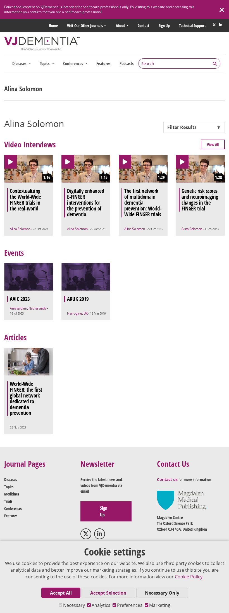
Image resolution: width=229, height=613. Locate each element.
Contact (143, 25)
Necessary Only (162, 593)
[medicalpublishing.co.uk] (182, 500)
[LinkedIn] (220, 25)
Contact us (167, 479)
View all (213, 144)
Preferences (129, 605)
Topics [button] (45, 63)
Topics (8, 486)
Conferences (13, 508)
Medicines (11, 494)
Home (53, 25)
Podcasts (127, 63)
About (120, 25)
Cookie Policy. (189, 577)
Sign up (164, 25)
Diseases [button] (20, 63)
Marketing (159, 605)
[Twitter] (214, 25)
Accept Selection (108, 593)
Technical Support (192, 25)
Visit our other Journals (85, 25)
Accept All (61, 593)
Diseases (10, 479)
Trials (8, 501)
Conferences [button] (73, 63)
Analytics (101, 605)
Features (103, 63)
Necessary (74, 605)
